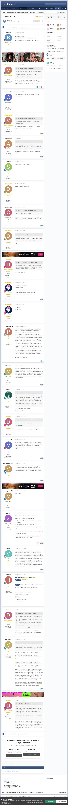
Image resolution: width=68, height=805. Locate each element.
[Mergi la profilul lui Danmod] (8, 264)
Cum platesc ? (6, 782)
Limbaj (3, 796)
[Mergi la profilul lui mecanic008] (8, 445)
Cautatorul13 (30, 118)
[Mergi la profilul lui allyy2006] (48, 25)
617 (9, 296)
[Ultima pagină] (18, 27)
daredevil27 (30, 210)
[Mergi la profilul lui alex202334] (8, 144)
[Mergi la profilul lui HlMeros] (8, 580)
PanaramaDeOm (8, 326)
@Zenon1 (17, 584)
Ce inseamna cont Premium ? (10, 783)
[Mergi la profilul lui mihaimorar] (8, 553)
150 (9, 151)
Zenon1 (8, 513)
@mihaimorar (18, 577)
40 (8, 176)
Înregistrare (57, 8)
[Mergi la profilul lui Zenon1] (8, 518)
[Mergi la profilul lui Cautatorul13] (8, 97)
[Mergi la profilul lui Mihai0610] (8, 371)
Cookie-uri (30, 796)
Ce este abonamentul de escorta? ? (11, 785)
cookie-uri (7, 800)
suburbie (8, 161)
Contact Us (16, 796)
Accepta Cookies (51, 801)
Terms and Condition (23, 796)
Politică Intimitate (9, 796)
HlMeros (8, 574)
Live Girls (6, 8)
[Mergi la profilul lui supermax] (8, 287)
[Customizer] (62, 8)
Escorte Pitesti (17, 21)
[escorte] (23, 254)
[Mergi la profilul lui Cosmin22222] (8, 212)
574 (9, 79)
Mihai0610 (8, 366)
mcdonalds (8, 389)
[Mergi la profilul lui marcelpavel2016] (8, 468)
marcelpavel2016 (8, 463)
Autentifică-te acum (32, 754)
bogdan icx (52, 28)
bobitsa (10, 20)
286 (9, 273)
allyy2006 (52, 24)
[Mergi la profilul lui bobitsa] (4, 21)
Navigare (23, 8)
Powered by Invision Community (60, 796)
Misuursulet (30, 141)
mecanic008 (8, 439)
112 (9, 527)
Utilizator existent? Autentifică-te (46, 8)
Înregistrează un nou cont (14, 755)
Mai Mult (32, 8)
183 (9, 404)
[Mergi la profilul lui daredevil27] (8, 189)
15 (8, 46)
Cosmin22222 (8, 207)
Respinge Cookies (62, 801)
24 (8, 380)
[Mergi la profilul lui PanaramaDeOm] (8, 331)
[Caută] (65, 4)
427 (9, 104)
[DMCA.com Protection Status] (49, 778)
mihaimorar (8, 548)
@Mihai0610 (18, 579)
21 (8, 477)
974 (9, 198)
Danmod (29, 642)
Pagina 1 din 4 (24, 27)
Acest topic (60, 3)
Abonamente (14, 8)
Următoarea (14, 27)
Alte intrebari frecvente (8, 787)
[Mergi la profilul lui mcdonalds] (8, 395)
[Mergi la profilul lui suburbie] (8, 167)
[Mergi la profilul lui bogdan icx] (48, 29)
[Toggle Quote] (17, 68)
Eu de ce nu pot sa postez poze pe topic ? (12, 786)
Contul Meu (6, 780)
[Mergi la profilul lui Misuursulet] (8, 70)
